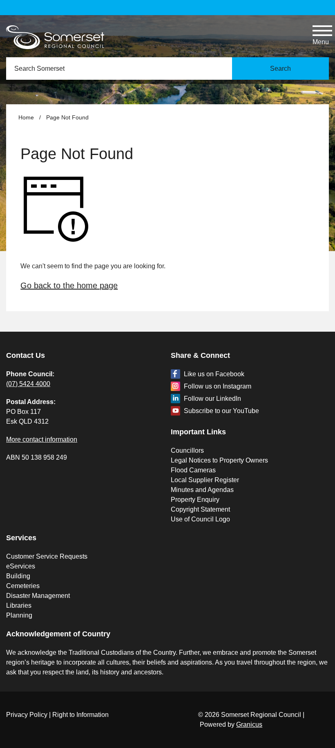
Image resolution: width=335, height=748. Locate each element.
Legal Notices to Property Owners (219, 460)
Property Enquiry (195, 499)
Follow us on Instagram (217, 386)
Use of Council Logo (200, 519)
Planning (19, 615)
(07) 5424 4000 (28, 383)
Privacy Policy (26, 714)
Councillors (187, 450)
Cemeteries (23, 585)
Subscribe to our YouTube (221, 410)
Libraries (18, 605)
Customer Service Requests (46, 556)
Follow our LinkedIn (212, 398)
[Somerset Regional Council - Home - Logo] (55, 37)
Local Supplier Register (205, 479)
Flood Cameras (193, 470)
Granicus (249, 724)
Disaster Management (38, 595)
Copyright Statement (200, 509)
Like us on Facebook (214, 374)
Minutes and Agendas (202, 489)
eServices (20, 566)
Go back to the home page (69, 285)
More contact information (41, 439)
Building (18, 576)
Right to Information (80, 714)
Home (26, 117)
